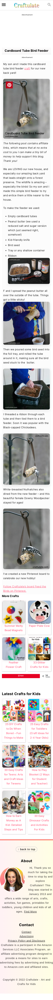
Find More (30, 911)
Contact (26, 932)
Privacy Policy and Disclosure (26, 940)
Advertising (27, 936)
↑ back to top (26, 849)
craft (27, 68)
